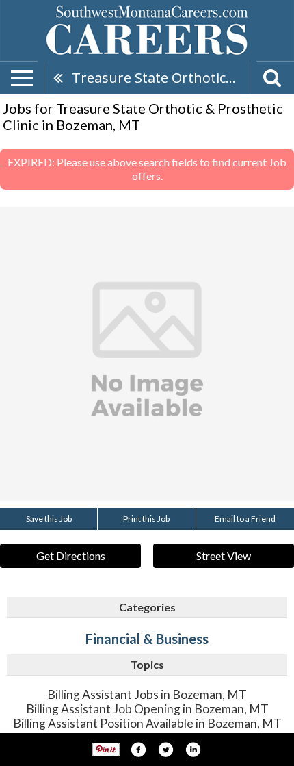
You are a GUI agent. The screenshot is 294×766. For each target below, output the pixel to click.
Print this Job (146, 518)
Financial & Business (147, 638)
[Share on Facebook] (138, 749)
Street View (223, 555)
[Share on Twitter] (165, 749)
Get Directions (70, 555)
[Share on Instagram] (193, 749)
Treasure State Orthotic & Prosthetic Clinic (161, 77)
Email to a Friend (245, 518)
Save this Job (49, 518)
